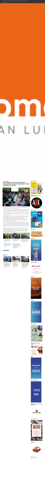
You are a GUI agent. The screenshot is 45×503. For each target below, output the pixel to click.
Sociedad (6, 2)
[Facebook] (3, 250)
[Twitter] (6, 250)
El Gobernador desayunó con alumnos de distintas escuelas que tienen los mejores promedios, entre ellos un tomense (25, 265)
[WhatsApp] (5, 250)
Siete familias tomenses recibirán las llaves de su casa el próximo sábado (17, 240)
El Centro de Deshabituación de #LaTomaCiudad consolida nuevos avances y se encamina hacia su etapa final (25, 240)
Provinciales (7, 181)
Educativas (4, 181)
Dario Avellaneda (10, 186)
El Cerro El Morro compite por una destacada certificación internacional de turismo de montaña (8, 244)
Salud (3, 2)
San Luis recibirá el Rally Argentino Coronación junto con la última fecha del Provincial (7, 240)
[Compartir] (8, 250)
